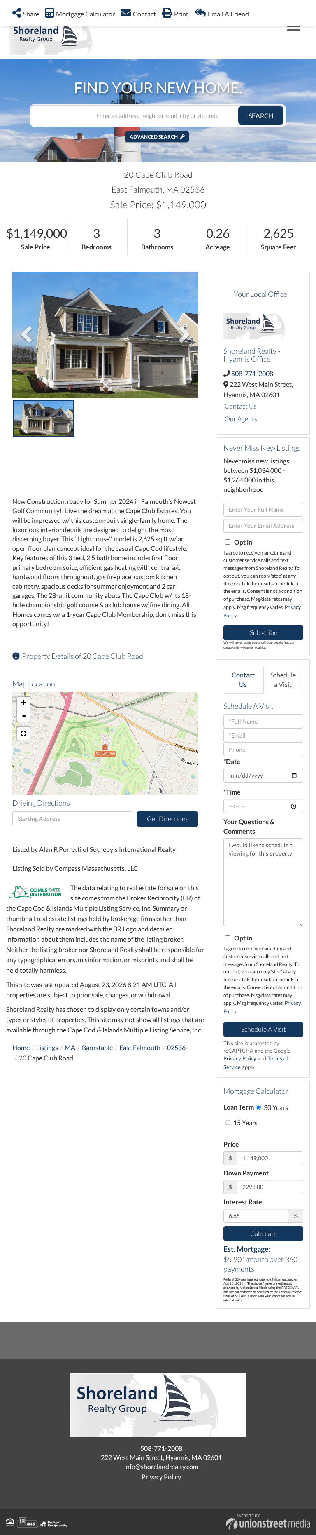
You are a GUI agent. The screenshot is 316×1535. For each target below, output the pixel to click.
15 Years (245, 1122)
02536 (176, 1047)
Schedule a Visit (283, 679)
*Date (231, 761)
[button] (260, 115)
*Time (232, 792)
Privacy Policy (239, 1058)
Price (231, 1144)
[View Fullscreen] (23, 733)
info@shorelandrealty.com (161, 1466)
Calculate (263, 1233)
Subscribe (263, 632)
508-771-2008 (252, 373)
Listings (47, 1047)
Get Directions (167, 819)
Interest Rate (242, 1202)
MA (70, 1047)
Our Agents (241, 419)
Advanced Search (154, 136)
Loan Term (238, 1107)
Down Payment (246, 1173)
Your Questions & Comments (248, 826)
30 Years (275, 1107)
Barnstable (97, 1047)
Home (21, 1047)
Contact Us (241, 406)
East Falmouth (139, 1047)
